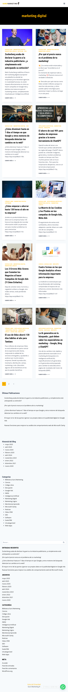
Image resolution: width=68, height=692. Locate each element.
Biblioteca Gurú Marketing (14, 480)
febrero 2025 (9, 452)
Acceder (5, 663)
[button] (63, 687)
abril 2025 (8, 447)
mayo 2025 (9, 444)
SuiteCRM (8, 520)
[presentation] (17, 37)
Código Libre (9, 201)
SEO (25, 51)
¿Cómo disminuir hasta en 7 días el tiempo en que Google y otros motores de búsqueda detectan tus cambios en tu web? (17, 136)
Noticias (20, 51)
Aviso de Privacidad (34, 684)
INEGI (7, 493)
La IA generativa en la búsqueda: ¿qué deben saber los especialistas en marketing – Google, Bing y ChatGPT (51, 340)
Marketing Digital (19, 49)
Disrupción (8, 488)
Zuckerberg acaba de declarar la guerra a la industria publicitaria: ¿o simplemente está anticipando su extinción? (17, 61)
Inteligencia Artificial (46, 126)
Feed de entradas (8, 666)
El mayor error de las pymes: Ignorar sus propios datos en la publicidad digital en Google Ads (33, 567)
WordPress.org (7, 671)
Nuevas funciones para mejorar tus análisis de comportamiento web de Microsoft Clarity (34, 425)
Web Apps (47, 127)
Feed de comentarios (9, 668)
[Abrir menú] (64, 3)
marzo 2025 (9, 450)
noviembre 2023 (11, 458)
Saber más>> (10, 98)
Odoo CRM (14, 331)
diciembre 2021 (10, 463)
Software (8, 203)
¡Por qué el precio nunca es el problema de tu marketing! (50, 57)
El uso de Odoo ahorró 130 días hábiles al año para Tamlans (17, 338)
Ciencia (41, 264)
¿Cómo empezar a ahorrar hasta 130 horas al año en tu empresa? (17, 209)
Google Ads (8, 49)
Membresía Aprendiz (12, 504)
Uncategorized (10, 523)
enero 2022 (9, 461)
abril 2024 (8, 455)
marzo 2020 (9, 466)
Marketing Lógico (11, 51)
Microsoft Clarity (10, 507)
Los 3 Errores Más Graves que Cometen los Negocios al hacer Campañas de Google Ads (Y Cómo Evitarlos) (17, 275)
